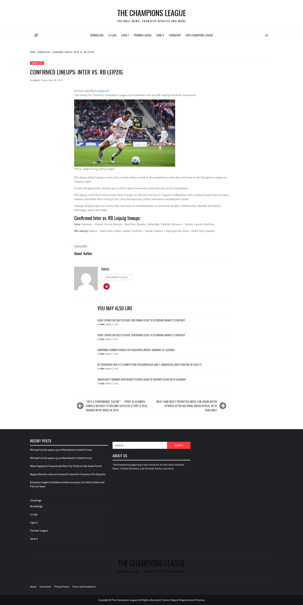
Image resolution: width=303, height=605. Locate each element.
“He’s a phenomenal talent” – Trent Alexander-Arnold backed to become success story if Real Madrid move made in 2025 (117, 405)
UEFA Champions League (199, 35)
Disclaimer (45, 586)
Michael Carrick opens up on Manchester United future (61, 450)
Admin (37, 80)
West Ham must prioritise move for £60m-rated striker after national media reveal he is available (186, 405)
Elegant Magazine (180, 600)
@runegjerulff (101, 91)
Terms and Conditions (84, 586)
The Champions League (151, 13)
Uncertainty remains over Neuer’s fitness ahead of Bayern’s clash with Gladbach (141, 379)
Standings (36, 500)
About (33, 586)
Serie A (160, 35)
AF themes (199, 600)
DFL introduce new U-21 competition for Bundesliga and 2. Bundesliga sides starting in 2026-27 (149, 365)
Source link (80, 246)
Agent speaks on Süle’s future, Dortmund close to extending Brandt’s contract (141, 320)
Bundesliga (97, 35)
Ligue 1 (125, 35)
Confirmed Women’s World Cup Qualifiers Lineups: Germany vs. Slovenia (136, 350)
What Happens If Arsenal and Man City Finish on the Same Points (66, 466)
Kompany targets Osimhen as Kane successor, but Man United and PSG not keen (67, 484)
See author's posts (117, 277)
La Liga (112, 35)
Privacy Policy (61, 586)
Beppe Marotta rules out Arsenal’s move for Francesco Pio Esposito (68, 474)
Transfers (175, 35)
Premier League (143, 35)
